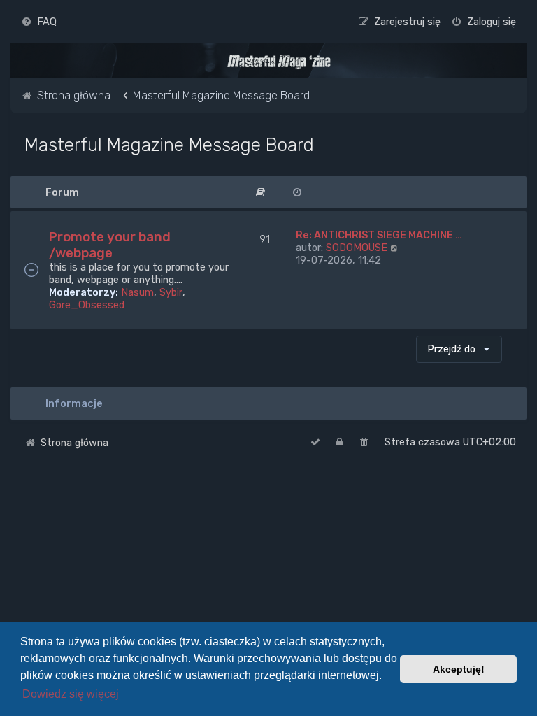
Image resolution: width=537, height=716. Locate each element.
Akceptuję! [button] (459, 669)
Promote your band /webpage (110, 245)
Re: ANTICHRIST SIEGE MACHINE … (379, 235)
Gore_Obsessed (86, 305)
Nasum (137, 292)
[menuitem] (39, 21)
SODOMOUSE (356, 247)
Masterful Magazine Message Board (169, 144)
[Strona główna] (279, 62)
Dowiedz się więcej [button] (70, 694)
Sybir (170, 292)
